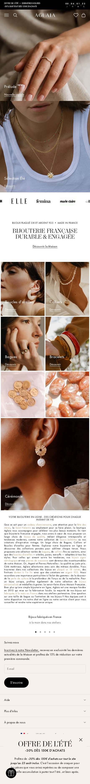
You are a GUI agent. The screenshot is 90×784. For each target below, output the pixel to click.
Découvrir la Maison (45, 246)
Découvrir (9, 186)
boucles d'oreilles (22, 554)
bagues (46, 551)
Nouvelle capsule (14, 94)
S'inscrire (16, 682)
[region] (45, 617)
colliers (58, 551)
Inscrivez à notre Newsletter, (21, 650)
